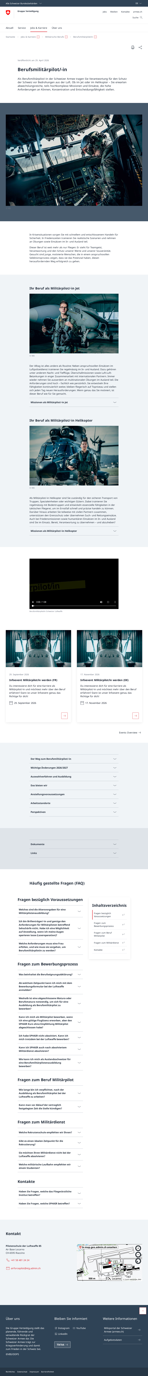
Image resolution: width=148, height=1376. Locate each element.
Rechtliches (10, 1371)
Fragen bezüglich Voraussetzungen (102, 915)
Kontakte (98, 949)
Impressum (34, 1371)
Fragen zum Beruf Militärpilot (103, 934)
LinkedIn (62, 1333)
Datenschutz (22, 1371)
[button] (9, 28)
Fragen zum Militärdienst (106, 942)
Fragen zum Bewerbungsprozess (104, 924)
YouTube (81, 1328)
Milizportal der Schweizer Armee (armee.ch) (118, 1329)
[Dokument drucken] (132, 47)
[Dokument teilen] (140, 47)
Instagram (64, 1328)
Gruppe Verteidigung (28, 11)
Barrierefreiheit (47, 1371)
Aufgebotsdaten (113, 1339)
